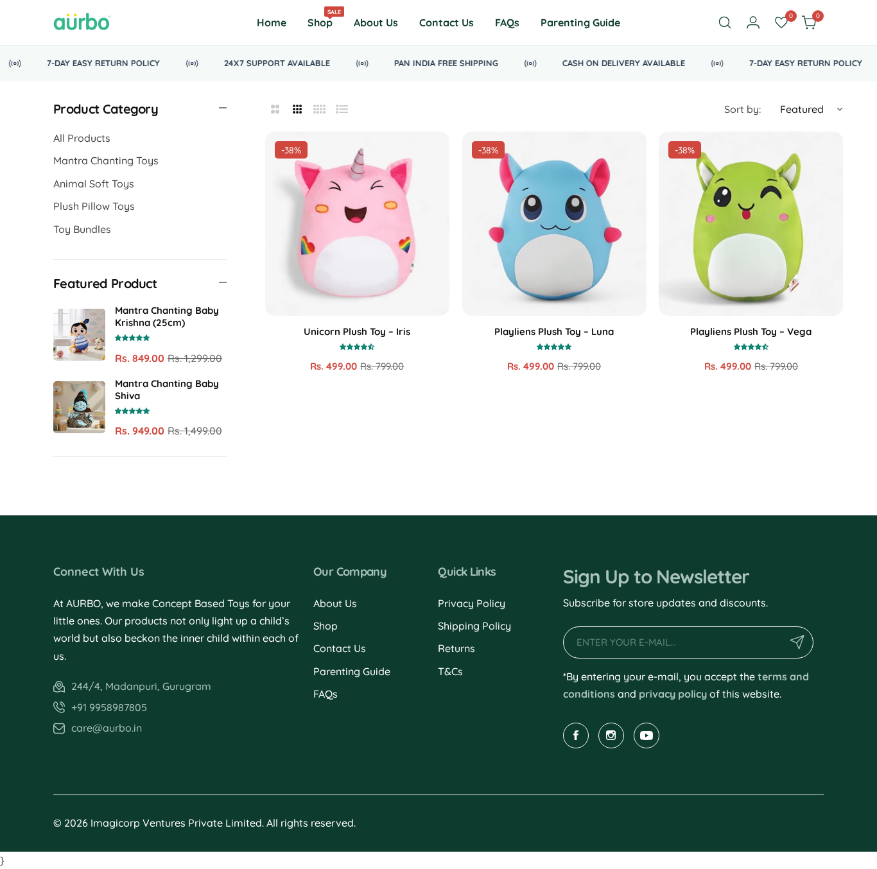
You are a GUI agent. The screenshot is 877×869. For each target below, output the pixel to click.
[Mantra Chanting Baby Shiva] (79, 407)
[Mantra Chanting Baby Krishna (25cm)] (79, 335)
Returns (456, 648)
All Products (81, 138)
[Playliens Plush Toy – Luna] (554, 224)
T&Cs (450, 671)
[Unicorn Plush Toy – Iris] (357, 224)
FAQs (325, 693)
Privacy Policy (471, 603)
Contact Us (339, 648)
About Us (335, 603)
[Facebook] (576, 735)
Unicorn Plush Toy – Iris (357, 331)
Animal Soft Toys (93, 183)
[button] (132, 337)
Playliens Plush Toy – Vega (751, 331)
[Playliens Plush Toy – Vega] (751, 224)
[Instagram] (611, 735)
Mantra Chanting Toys (106, 160)
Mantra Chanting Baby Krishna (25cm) (167, 316)
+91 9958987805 (109, 707)
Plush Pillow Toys (94, 206)
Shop (325, 625)
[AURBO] (82, 22)
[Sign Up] (797, 642)
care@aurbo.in (106, 727)
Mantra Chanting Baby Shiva (167, 389)
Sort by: (742, 109)
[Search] (725, 22)
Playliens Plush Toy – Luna (554, 331)
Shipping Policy (474, 625)
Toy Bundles (82, 229)
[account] (753, 22)
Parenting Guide (351, 671)
